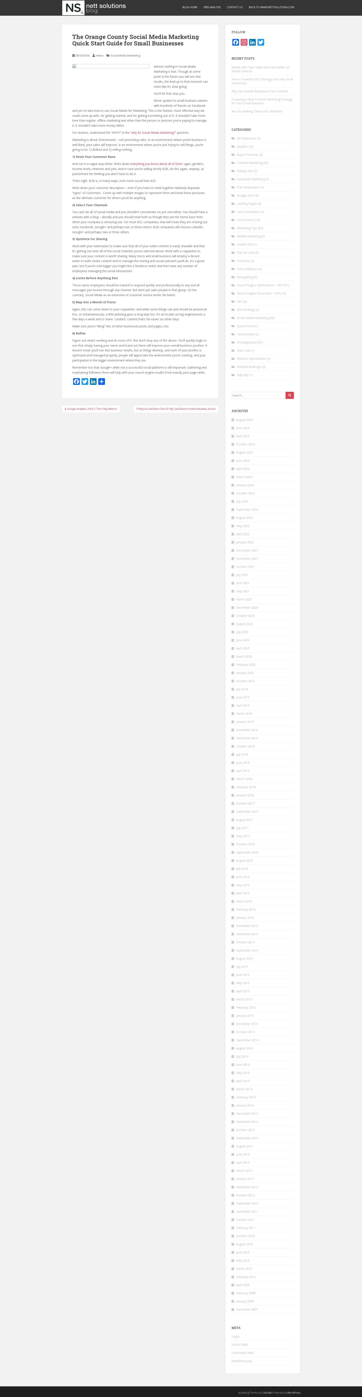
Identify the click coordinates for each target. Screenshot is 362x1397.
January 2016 (245, 918)
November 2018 (247, 738)
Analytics (243, 146)
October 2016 (245, 844)
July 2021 (242, 575)
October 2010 (245, 1236)
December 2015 (247, 926)
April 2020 (243, 648)
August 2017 (244, 820)
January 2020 (245, 673)
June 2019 (243, 697)
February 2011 (246, 1228)
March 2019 (244, 714)
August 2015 (244, 958)
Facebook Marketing (251, 179)
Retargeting (245, 277)
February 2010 (246, 1277)
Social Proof (245, 326)
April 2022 (243, 534)
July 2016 (242, 869)
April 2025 (243, 436)
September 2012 (247, 1203)
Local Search (245, 220)
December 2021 (247, 550)
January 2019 (245, 722)
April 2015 (243, 991)
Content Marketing (249, 163)
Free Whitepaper (248, 187)
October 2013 (245, 1130)
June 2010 (243, 1252)
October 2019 (245, 681)
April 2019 (243, 705)
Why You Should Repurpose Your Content (259, 91)
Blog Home (189, 7)
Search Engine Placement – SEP (258, 293)
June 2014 (243, 1065)
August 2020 (244, 624)
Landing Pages (247, 204)
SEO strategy (246, 310)
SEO (240, 301)
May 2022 (243, 526)
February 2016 (246, 909)
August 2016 (244, 860)
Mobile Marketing (249, 236)
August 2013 (244, 1146)
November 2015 (247, 934)
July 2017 (242, 828)
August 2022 (244, 518)
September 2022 (247, 510)
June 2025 (243, 428)
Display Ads (245, 171)
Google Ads (245, 195)
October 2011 (245, 1220)
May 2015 (243, 983)
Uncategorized (247, 342)
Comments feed (242, 1353)
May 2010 (243, 1260)
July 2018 (242, 754)
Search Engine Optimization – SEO (260, 285)
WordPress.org (241, 1361)
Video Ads (243, 350)
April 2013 (243, 1162)
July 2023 (242, 501)
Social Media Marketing (125, 55)
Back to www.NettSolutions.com (271, 7)
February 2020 (246, 665)
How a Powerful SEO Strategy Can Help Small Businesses (262, 81)
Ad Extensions (246, 138)
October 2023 (245, 493)
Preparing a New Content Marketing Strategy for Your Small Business (261, 101)
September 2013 (247, 1138)
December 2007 (247, 1309)
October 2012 (245, 1195)
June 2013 (243, 1154)
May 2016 (243, 885)
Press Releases (247, 269)
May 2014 (243, 1073)
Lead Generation (248, 212)
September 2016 (247, 852)
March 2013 (244, 1171)
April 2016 (243, 893)
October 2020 (245, 616)
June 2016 (243, 877)
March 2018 (244, 779)
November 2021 (247, 558)
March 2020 (244, 656)
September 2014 (247, 1040)
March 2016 (244, 901)
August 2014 (244, 1048)
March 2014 (244, 1089)
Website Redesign (249, 367)
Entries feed (239, 1345)
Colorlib (267, 1392)
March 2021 (244, 599)
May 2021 (243, 591)
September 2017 (247, 812)
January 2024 (245, 485)
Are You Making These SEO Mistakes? (257, 111)
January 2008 (245, 1301)
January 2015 (245, 1016)
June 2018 (243, 763)
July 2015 (242, 967)
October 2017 (245, 803)
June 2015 (243, 975)
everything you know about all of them (156, 164)
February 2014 (246, 1097)
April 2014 (243, 1081)
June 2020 (243, 640)
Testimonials (245, 334)
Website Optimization (251, 359)
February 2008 (246, 1293)
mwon (99, 55)
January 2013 (245, 1179)
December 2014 (247, 1024)
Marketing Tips (247, 228)
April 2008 (243, 1285)
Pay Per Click (245, 252)
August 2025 (244, 420)
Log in (235, 1336)
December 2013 (247, 1114)
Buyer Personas (248, 155)
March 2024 (244, 477)
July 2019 (242, 689)
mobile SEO (245, 244)
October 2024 (245, 444)
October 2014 (245, 1032)
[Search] (290, 395)
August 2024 (244, 452)
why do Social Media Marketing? (153, 133)
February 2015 (246, 1007)
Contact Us (235, 7)
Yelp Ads (242, 375)
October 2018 (245, 746)
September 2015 (247, 950)
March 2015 (244, 999)
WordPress (293, 1392)
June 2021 (243, 583)
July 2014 (242, 1056)
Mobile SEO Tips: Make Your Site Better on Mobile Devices (260, 69)
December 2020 (247, 607)
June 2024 (243, 461)
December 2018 (247, 730)
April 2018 (243, 771)
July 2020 (242, 632)
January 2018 (245, 795)
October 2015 (245, 942)
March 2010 (244, 1269)
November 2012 (247, 1187)
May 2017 (243, 836)
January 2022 (245, 542)
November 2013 (247, 1122)
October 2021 (245, 567)
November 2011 (247, 1211)
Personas (243, 261)
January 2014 (245, 1105)
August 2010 (244, 1244)
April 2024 (243, 469)
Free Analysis (212, 7)
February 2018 (246, 787)
